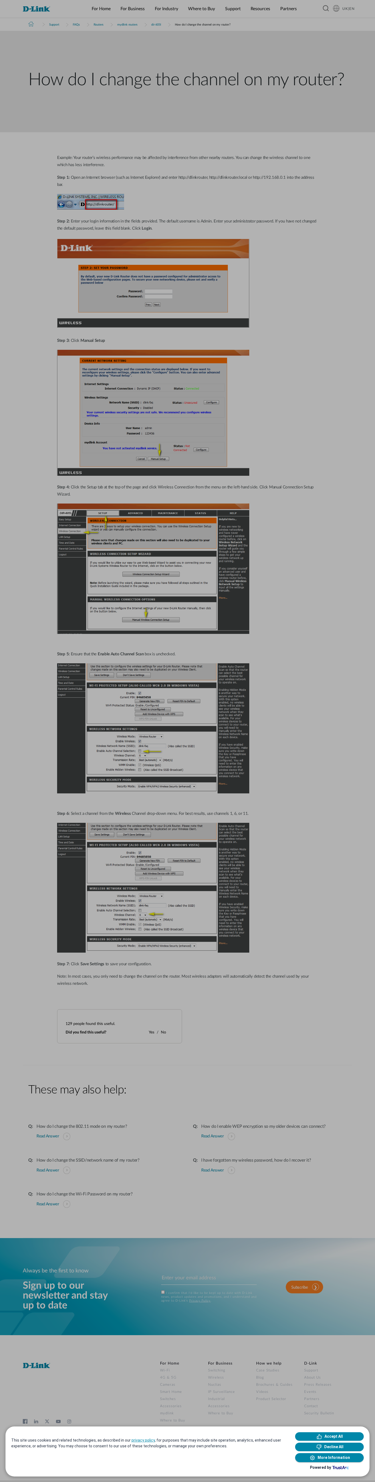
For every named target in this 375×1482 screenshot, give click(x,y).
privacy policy (143, 1440)
